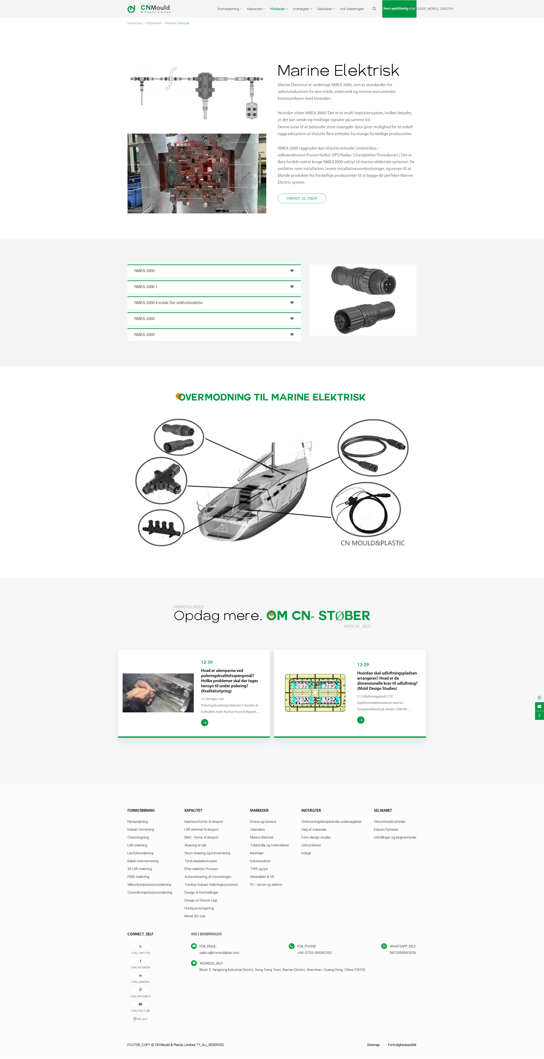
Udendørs (257, 829)
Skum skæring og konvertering (207, 853)
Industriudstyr (260, 861)
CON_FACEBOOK (140, 961)
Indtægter (301, 9)
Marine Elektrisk (178, 23)
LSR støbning (137, 845)
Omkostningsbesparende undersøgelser (331, 822)
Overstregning (138, 837)
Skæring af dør (195, 845)
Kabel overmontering (143, 861)
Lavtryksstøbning (140, 853)
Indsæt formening (141, 829)
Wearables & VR (262, 877)
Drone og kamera (263, 822)
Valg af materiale (314, 829)
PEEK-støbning (138, 877)
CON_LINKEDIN (140, 976)
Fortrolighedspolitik (402, 1045)
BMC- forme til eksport (201, 837)
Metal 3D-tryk (194, 916)
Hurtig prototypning (199, 908)
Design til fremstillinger (201, 892)
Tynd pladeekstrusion (200, 861)
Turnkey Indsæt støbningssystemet (211, 885)
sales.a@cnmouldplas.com (219, 953)
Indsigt (306, 853)
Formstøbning (228, 9)
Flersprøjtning (138, 822)
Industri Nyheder (386, 829)
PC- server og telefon (266, 885)
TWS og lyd (259, 869)
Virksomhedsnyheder (389, 822)
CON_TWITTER (140, 947)
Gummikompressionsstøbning (150, 892)
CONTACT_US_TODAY (302, 198)
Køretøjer (257, 853)
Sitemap (373, 1045)
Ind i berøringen (352, 9)
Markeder (277, 9)
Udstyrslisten (311, 845)
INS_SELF (140, 1019)
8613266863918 (403, 953)
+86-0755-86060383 (314, 953)
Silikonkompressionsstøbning (149, 885)
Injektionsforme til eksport (203, 822)
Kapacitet (254, 9)
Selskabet (324, 9)
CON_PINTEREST (140, 990)
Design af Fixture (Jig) (200, 900)
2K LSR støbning (140, 869)
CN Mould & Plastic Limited (175, 1045)
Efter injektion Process (201, 869)
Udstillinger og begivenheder (395, 837)
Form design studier (316, 837)
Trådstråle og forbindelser (269, 845)
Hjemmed (135, 23)
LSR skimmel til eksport (201, 829)
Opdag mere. (272, 616)
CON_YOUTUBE (140, 1005)
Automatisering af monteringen (207, 877)
